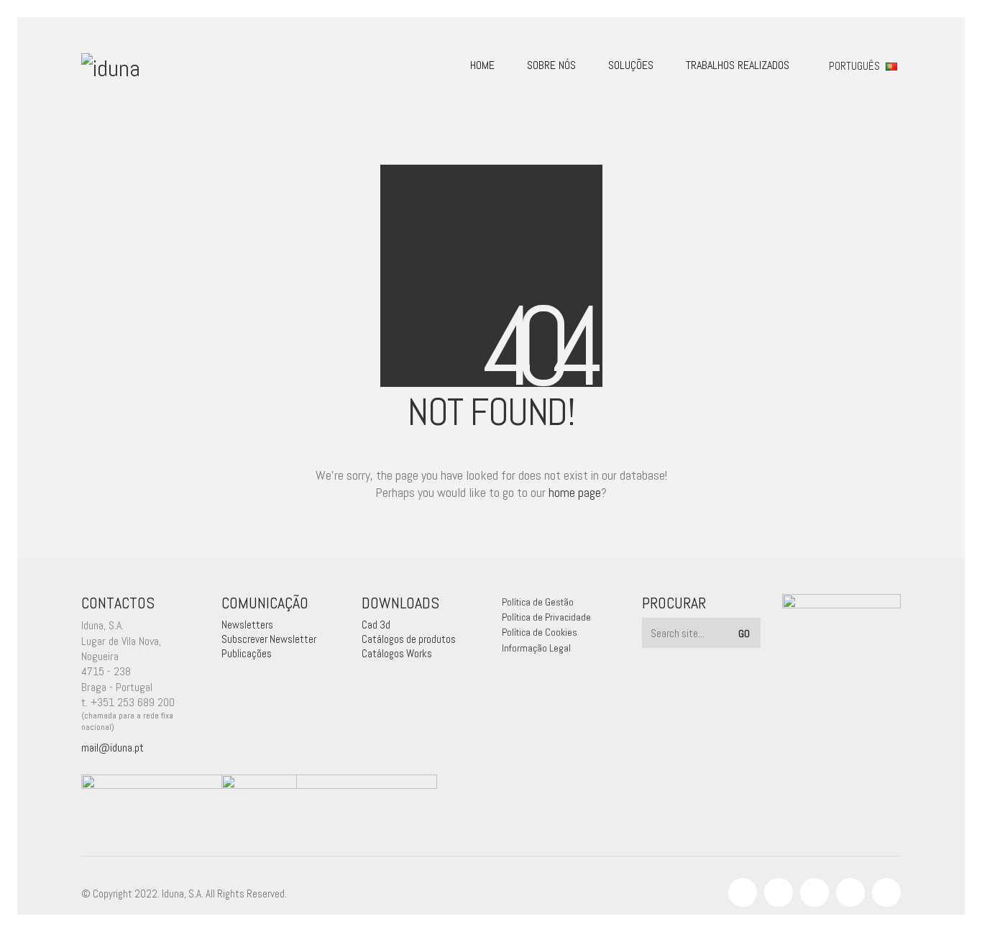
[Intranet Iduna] (886, 892)
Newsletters (247, 624)
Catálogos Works (397, 653)
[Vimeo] (850, 892)
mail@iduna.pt (112, 747)
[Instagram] (778, 892)
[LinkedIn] (814, 892)
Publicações (246, 653)
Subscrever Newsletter (268, 639)
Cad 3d (376, 624)
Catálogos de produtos (409, 639)
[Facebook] (742, 892)
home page (575, 492)
